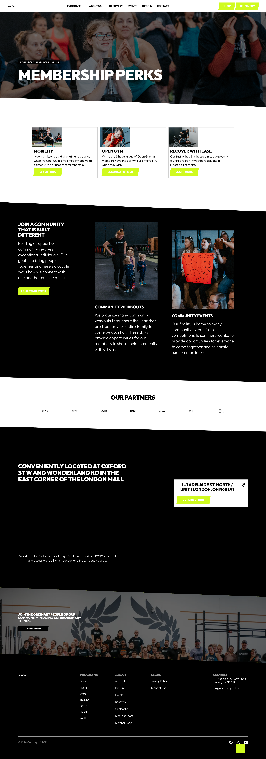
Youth (83, 718)
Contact (163, 6)
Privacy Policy (159, 681)
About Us (120, 681)
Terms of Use (158, 688)
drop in (147, 6)
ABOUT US (95, 6)
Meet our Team (124, 715)
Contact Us (121, 709)
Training (84, 699)
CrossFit (84, 693)
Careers (84, 681)
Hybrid (84, 687)
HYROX (84, 712)
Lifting (83, 706)
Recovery (120, 702)
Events (132, 6)
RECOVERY (116, 6)
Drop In (119, 688)
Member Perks (123, 722)
